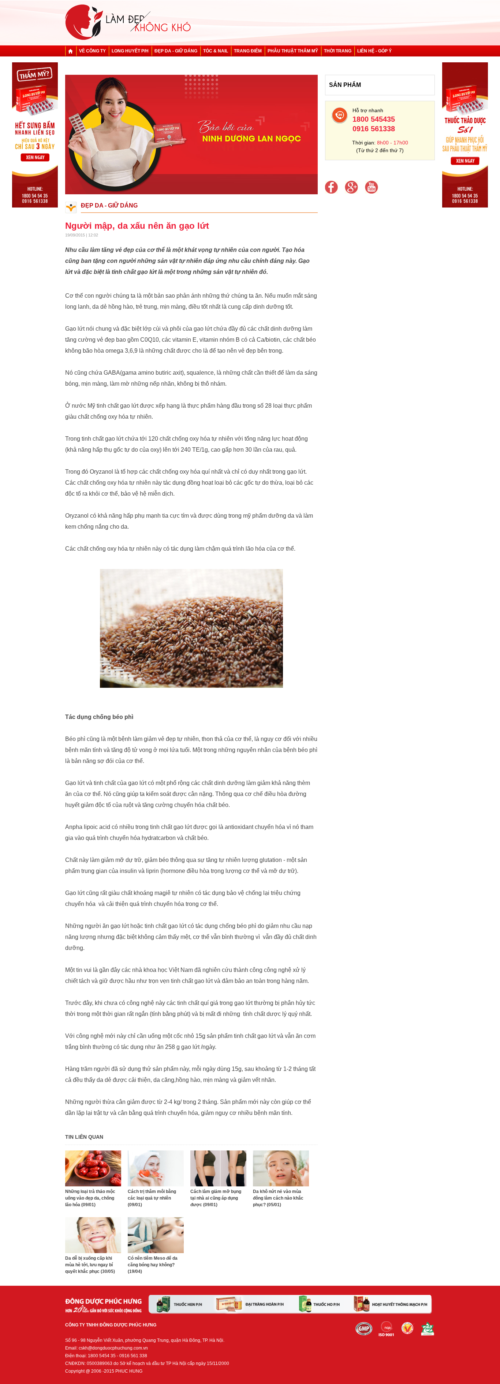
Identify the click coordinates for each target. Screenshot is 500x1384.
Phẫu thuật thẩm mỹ (293, 51)
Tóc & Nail (215, 51)
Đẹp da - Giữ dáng (175, 51)
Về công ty (92, 51)
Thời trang (337, 51)
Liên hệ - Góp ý (374, 51)
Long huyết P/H (130, 51)
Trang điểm (248, 51)
